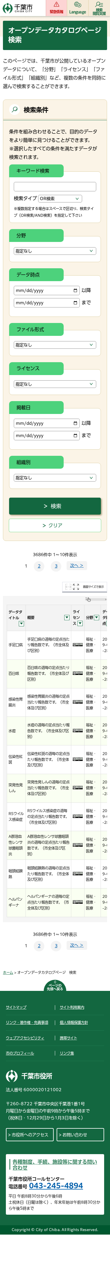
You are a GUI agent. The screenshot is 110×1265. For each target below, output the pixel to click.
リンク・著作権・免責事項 (27, 1022)
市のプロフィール (20, 1053)
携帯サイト (68, 1038)
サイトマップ (16, 1007)
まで (86, 302)
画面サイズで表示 (93, 586)
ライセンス (28, 368)
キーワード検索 (32, 171)
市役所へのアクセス (30, 1135)
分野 (21, 235)
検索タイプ (25, 198)
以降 (86, 290)
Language (77, 11)
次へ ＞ (77, 565)
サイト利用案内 (72, 1007)
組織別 (23, 462)
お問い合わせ (74, 1135)
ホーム (8, 972)
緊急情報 (56, 11)
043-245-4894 (56, 1185)
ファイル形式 (30, 329)
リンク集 (67, 1053)
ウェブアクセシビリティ (25, 1038)
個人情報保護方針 (74, 1022)
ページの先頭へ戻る (55, 987)
